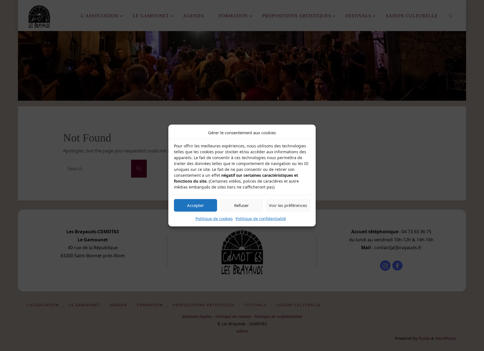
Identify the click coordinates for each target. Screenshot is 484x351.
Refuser (241, 205)
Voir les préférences (288, 205)
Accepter (195, 205)
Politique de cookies (214, 218)
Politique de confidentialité (261, 218)
